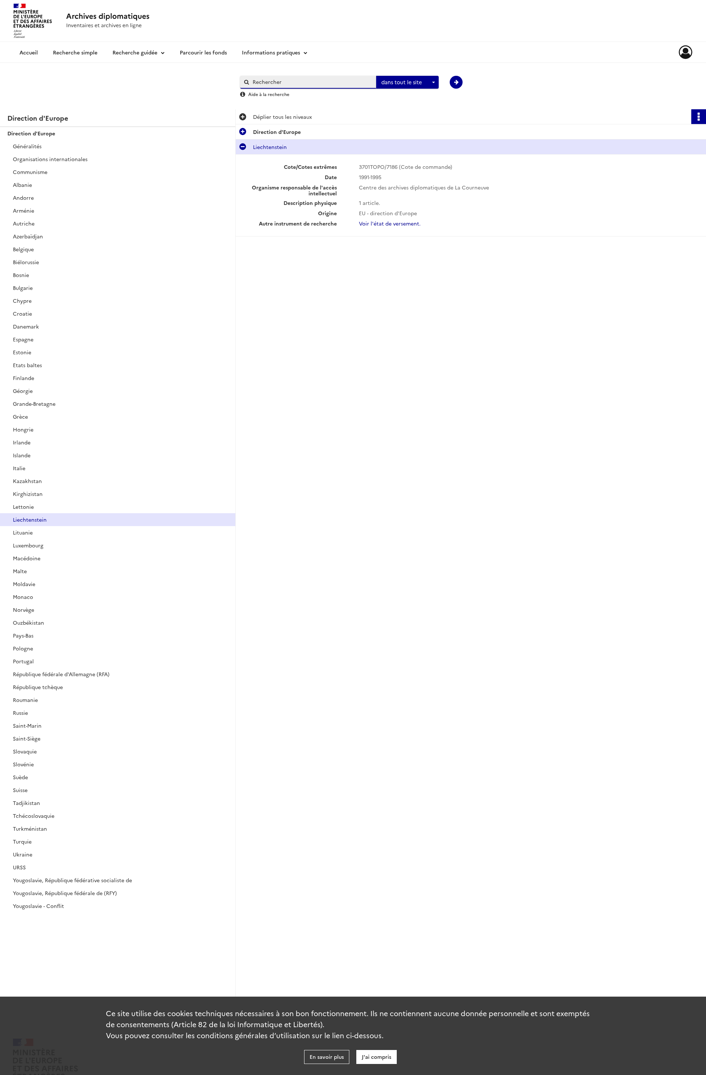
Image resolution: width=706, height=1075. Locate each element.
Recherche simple (75, 52)
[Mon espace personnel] (686, 52)
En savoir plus (327, 1056)
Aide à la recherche (268, 94)
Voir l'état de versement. (390, 223)
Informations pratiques (271, 52)
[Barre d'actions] (698, 116)
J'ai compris (376, 1056)
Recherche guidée (135, 52)
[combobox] (407, 82)
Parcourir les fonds (203, 52)
